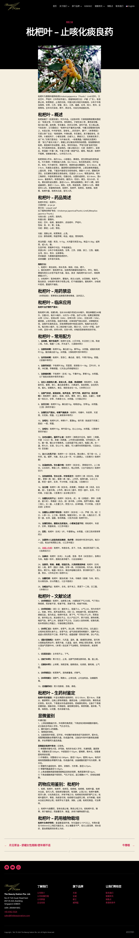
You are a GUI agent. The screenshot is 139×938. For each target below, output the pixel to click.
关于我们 (63, 6)
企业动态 (41, 902)
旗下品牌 (75, 6)
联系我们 (119, 6)
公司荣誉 (41, 899)
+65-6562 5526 (10, 911)
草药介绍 (69, 22)
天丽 (75, 893)
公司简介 (41, 893)
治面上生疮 (47, 548)
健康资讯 (98, 6)
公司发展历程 (43, 896)
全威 (75, 896)
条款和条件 (110, 902)
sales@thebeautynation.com (17, 915)
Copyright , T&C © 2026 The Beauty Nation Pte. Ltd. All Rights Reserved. (29, 932)
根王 (75, 899)
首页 (55, 6)
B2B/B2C (88, 6)
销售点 (110, 6)
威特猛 (76, 902)
